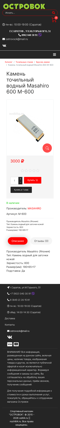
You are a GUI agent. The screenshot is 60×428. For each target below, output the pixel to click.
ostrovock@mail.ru (17, 39)
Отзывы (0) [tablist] (41, 241)
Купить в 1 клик (21, 190)
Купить (31, 180)
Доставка (10, 318)
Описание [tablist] (18, 241)
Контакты (10, 324)
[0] (54, 21)
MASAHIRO (34, 208)
